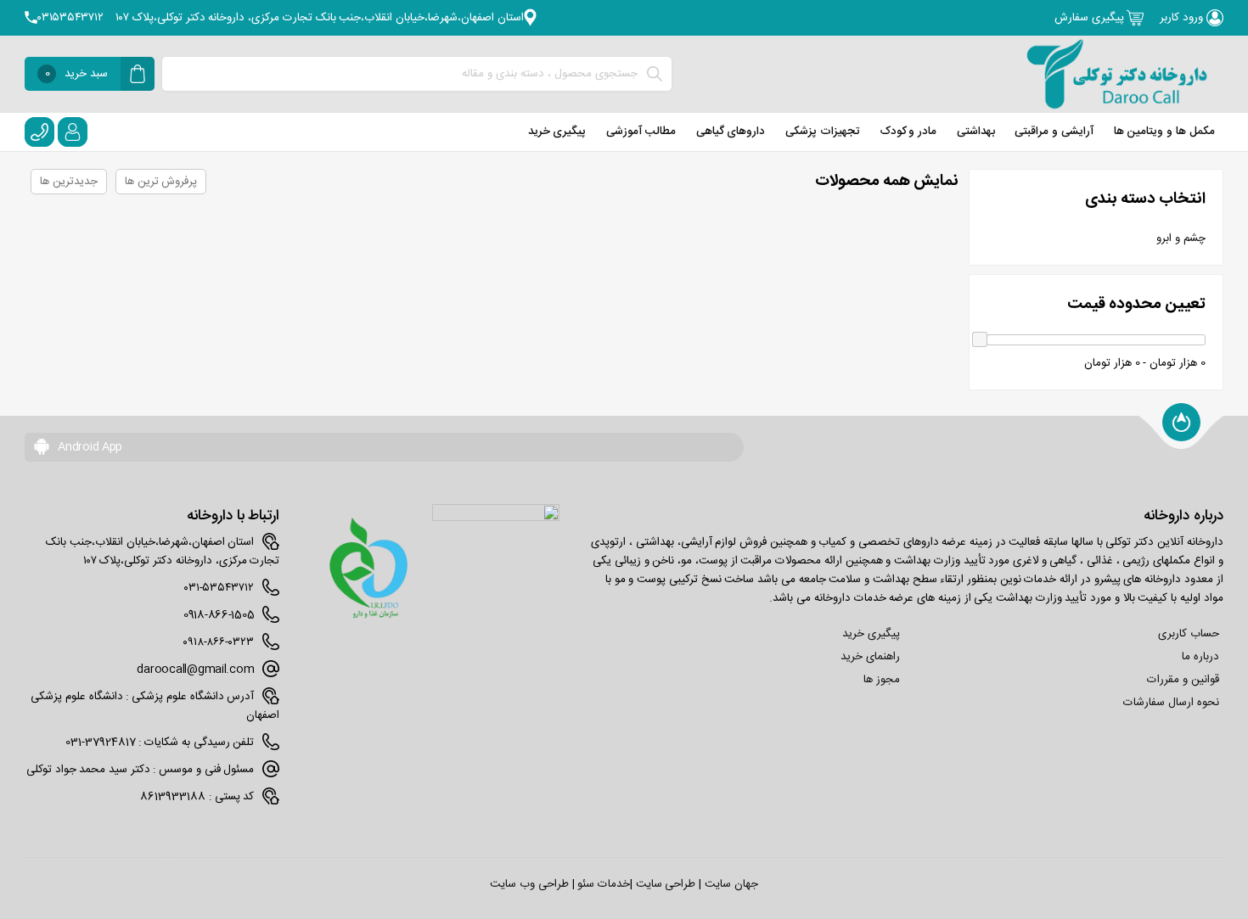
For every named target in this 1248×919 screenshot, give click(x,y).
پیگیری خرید (557, 131)
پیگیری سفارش (1090, 17)
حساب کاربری (1188, 634)
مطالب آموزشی (641, 131)
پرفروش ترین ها (161, 181)
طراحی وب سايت (529, 884)
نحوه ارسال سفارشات (1170, 702)
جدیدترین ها (69, 181)
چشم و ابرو (1180, 238)
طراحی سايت (666, 884)
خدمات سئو (603, 884)
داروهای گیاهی (731, 131)
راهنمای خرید (870, 656)
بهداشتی (976, 131)
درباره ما (1200, 656)
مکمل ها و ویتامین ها (1164, 131)
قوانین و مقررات (1182, 679)
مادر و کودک (908, 131)
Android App (88, 447)
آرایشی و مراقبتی (1054, 131)
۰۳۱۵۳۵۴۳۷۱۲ (70, 17)
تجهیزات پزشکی (822, 131)
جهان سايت (731, 884)
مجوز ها (881, 679)
